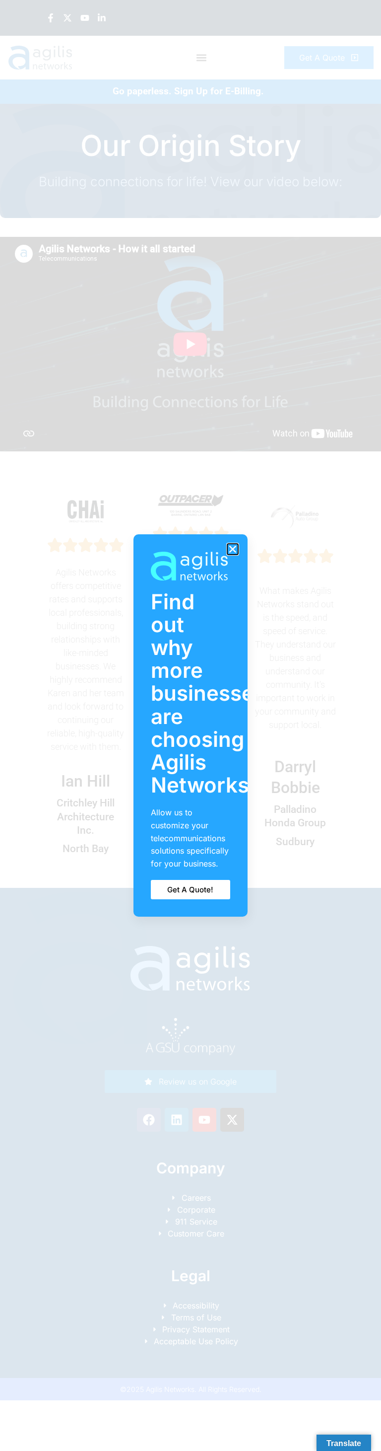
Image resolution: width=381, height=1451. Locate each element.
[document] (190, 725)
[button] (233, 549)
